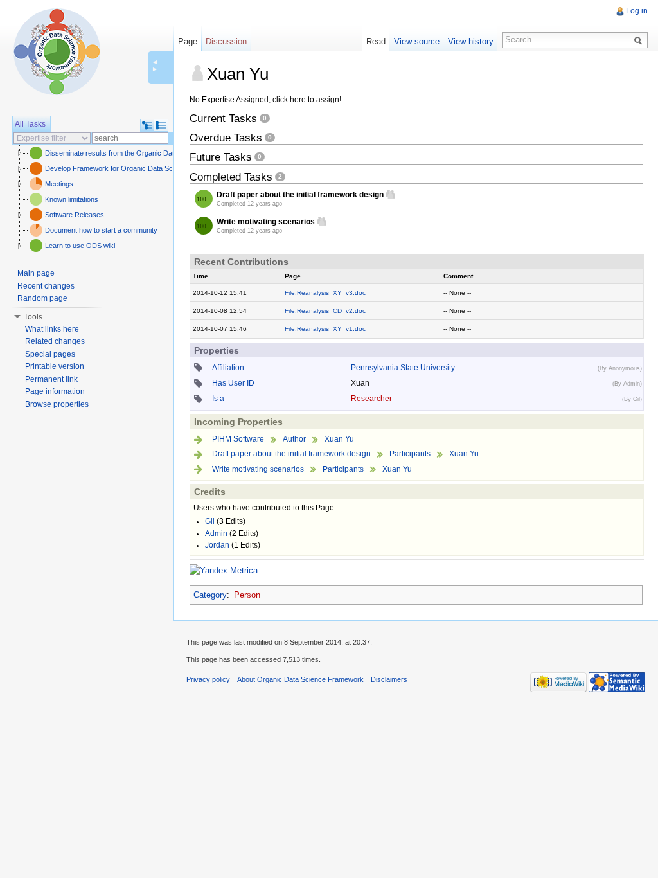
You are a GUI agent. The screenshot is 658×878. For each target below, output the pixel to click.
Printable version (54, 366)
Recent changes (46, 286)
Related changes (55, 341)
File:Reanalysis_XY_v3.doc (325, 292)
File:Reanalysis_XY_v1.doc (325, 328)
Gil (210, 521)
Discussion (226, 41)
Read (376, 41)
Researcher (371, 398)
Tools (33, 316)
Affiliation (228, 368)
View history (471, 41)
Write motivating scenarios (258, 469)
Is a (218, 398)
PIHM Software (238, 439)
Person (247, 595)
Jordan (217, 545)
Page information (55, 391)
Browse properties (57, 404)
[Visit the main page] (56, 51)
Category (210, 595)
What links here (52, 329)
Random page (42, 298)
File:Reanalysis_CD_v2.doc (325, 310)
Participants (410, 454)
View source (417, 41)
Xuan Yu (339, 439)
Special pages (50, 354)
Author (294, 439)
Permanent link (51, 379)
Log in (637, 10)
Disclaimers (389, 679)
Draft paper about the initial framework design (291, 454)
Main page (36, 273)
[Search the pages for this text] (640, 40)
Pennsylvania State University (403, 368)
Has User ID (233, 383)
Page (187, 41)
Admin (216, 533)
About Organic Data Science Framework (300, 679)
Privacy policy (208, 679)
